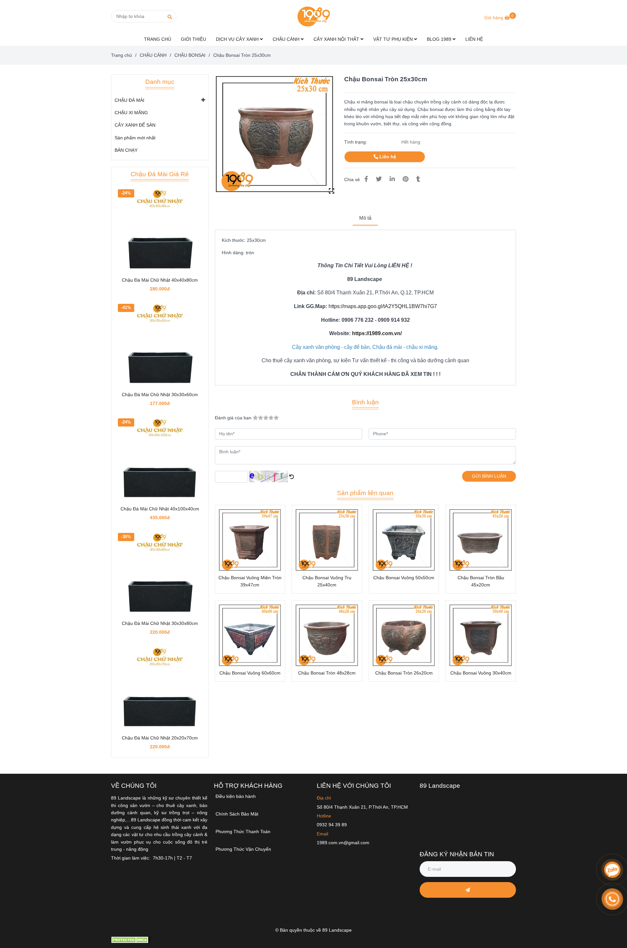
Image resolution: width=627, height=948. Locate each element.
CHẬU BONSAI (189, 55)
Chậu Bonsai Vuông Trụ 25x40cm (326, 581)
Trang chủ (121, 55)
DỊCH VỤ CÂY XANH (238, 39)
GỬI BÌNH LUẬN (489, 476)
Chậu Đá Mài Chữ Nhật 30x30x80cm (160, 623)
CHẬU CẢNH (287, 39)
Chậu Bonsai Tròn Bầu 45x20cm (481, 581)
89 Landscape (440, 785)
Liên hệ (387, 156)
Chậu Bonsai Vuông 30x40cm (480, 673)
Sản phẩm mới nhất (135, 137)
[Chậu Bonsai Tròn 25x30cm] (313, 16)
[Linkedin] (392, 179)
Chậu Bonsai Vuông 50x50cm (403, 577)
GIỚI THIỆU (193, 39)
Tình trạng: (356, 142)
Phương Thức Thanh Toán (243, 831)
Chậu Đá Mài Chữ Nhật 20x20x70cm (160, 737)
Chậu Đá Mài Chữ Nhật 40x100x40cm (160, 508)
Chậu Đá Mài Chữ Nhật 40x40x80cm (160, 280)
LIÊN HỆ (474, 39)
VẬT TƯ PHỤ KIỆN (393, 39)
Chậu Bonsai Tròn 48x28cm (327, 673)
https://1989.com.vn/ (377, 333)
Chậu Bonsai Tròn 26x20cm (404, 673)
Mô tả (365, 218)
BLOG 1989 (440, 39)
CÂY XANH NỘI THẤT (337, 39)
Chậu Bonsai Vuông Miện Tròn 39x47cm (249, 581)
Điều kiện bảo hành (236, 796)
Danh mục (159, 81)
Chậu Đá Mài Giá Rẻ (160, 174)
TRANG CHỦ (157, 39)
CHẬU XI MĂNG (131, 112)
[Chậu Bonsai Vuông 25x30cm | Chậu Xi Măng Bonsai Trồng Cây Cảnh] (275, 134)
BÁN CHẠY (126, 150)
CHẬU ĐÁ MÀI (129, 100)
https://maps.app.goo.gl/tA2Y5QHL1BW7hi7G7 (383, 306)
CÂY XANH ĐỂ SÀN (135, 125)
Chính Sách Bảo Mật (237, 813)
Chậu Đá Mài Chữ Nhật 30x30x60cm (160, 394)
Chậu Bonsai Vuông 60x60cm (250, 673)
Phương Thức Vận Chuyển (243, 849)
